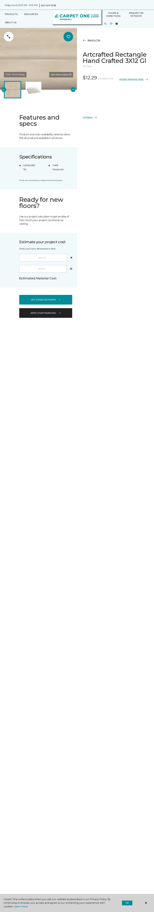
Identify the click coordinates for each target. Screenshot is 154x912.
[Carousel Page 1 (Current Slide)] (12, 89)
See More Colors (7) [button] (61, 74)
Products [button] (11, 14)
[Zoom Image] (9, 36)
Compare (87, 117)
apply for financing (43, 313)
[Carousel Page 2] (33, 89)
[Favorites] (111, 24)
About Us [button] (11, 22)
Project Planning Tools (131, 79)
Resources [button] (31, 14)
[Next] (73, 89)
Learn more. (21, 906)
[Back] (4, 89)
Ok (127, 902)
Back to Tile (94, 40)
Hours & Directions (113, 14)
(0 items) (117, 24)
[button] (105, 24)
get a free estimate (43, 299)
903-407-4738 (48, 5)
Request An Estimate (136, 14)
